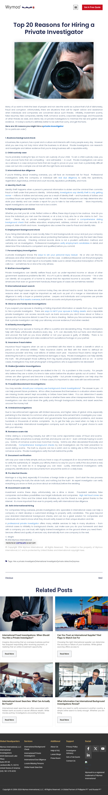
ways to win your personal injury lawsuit (58, 255)
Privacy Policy (72, 747)
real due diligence (67, 177)
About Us (54, 747)
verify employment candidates (75, 243)
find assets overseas (30, 299)
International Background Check (34, 748)
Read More (9, 654)
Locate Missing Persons (34, 763)
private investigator (53, 126)
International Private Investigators (32, 754)
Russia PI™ (97, 789)
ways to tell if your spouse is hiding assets (65, 311)
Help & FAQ (55, 750)
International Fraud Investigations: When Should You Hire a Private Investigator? (26, 636)
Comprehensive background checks (36, 445)
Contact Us (70, 761)
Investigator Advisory (71, 751)
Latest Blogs (56, 754)
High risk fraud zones (89, 495)
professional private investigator (23, 523)
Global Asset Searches (33, 767)
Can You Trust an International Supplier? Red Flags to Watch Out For (79, 636)
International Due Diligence (35, 760)
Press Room (55, 758)
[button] (75, 7)
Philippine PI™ (83, 789)
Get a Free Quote (73, 757)
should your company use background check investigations (51, 388)
